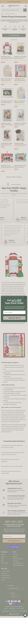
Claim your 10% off (14, 318)
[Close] (25, 297)
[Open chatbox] (25, 615)
